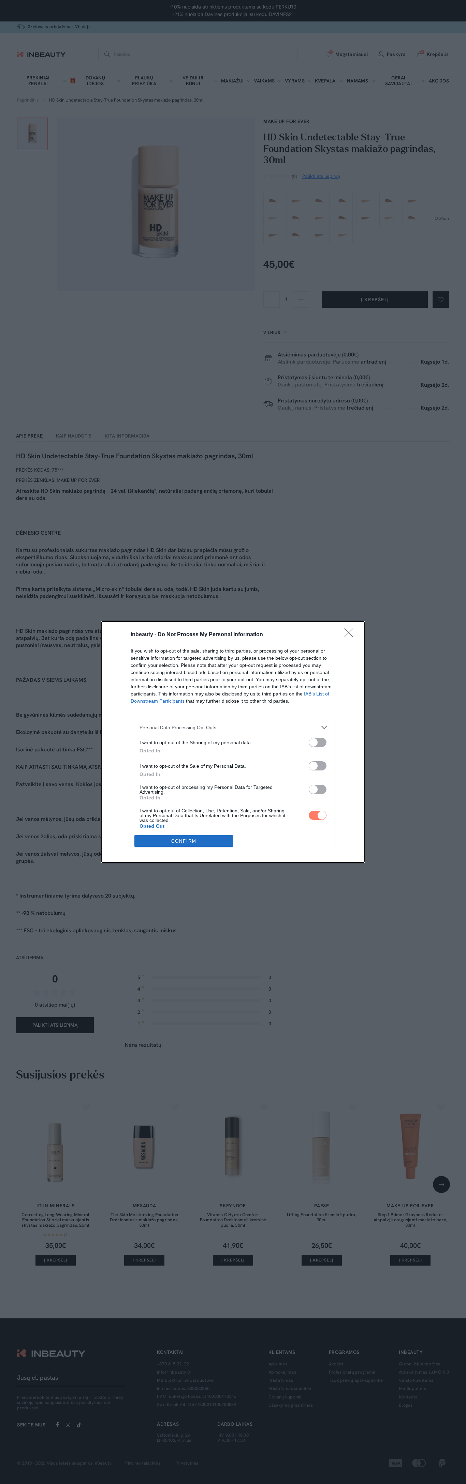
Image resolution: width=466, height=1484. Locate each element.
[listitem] (233, 727)
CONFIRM (183, 841)
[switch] (317, 742)
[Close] (351, 634)
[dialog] (233, 742)
